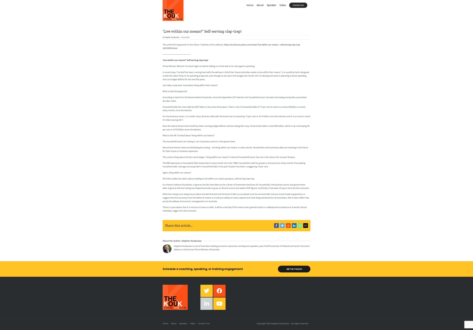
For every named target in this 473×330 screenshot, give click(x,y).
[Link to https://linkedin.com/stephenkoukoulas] (206, 304)
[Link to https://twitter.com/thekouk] (206, 291)
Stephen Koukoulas (172, 37)
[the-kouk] (175, 285)
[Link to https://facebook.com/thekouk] (219, 291)
